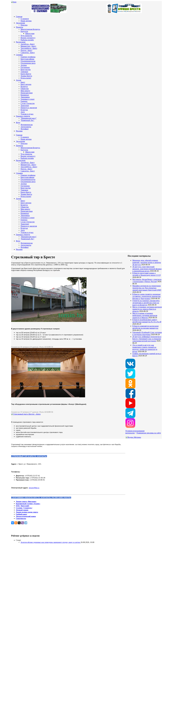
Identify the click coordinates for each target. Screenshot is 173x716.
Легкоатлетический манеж (26, 516)
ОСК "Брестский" (23, 506)
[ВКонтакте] (12, 522)
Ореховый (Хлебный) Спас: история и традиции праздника (147, 333)
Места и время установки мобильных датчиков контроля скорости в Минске (144, 315)
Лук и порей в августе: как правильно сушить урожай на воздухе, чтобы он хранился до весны (144, 348)
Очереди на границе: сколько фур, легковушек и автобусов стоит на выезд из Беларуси (146, 303)
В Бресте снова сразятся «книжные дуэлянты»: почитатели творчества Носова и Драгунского (146, 296)
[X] (19, 522)
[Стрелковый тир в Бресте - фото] (26, 414)
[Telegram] (25, 522)
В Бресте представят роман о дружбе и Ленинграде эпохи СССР (146, 274)
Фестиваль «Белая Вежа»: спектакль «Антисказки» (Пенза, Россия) (146, 280)
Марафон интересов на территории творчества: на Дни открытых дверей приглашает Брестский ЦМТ (146, 288)
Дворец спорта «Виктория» (26, 501)
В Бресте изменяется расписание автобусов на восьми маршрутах (145, 327)
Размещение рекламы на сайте (149, 433)
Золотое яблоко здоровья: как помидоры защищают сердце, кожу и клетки (51, 542)
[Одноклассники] (15, 522)
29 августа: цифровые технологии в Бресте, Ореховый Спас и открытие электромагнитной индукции (146, 339)
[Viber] (22, 522)
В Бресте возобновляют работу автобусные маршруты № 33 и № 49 (146, 321)
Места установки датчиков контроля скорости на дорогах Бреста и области (147, 309)
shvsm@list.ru (34, 488)
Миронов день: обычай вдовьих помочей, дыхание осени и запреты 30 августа (146, 262)
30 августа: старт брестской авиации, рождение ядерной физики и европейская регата (147, 269)
